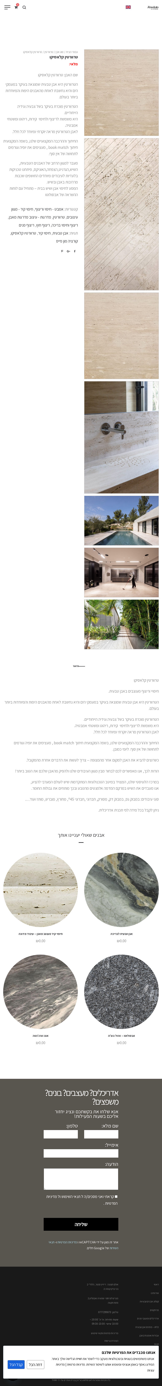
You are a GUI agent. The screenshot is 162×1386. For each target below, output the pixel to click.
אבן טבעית (60, 233)
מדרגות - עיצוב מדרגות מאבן (30, 217)
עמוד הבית (72, 52)
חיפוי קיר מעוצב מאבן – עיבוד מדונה (41, 934)
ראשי (156, 1284)
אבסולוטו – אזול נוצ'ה (121, 1036)
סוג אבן (59, 52)
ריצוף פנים (26, 225)
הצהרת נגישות (111, 1340)
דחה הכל (35, 1364)
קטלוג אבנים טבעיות (149, 1301)
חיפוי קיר (44, 233)
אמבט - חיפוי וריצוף (49, 209)
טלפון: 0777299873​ (108, 1312)
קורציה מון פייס (67, 241)
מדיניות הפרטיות (67, 1242)
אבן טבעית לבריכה (122, 934)
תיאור (76, 666)
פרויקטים (154, 1310)
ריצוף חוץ (43, 225)
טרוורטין (49, 52)
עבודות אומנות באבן (149, 1335)
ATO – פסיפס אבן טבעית (147, 1327)
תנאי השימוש (70, 1196)
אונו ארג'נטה (41, 1036)
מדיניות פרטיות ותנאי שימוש (104, 1333)
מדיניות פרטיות (75, 1364)
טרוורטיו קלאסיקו (23, 233)
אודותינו (155, 1293)
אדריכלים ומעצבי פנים (148, 1318)
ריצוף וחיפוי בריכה (65, 225)
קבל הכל (16, 1364)
